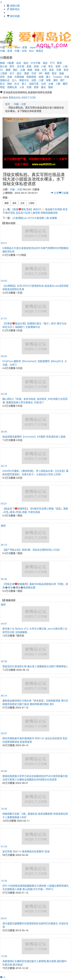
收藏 (64, 192)
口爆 (41, 80)
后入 (14, 80)
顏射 (9, 83)
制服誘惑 (31, 76)
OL (1, 69)
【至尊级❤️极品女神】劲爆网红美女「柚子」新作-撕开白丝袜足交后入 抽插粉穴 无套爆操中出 (34, 325)
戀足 (54, 73)
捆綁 (47, 73)
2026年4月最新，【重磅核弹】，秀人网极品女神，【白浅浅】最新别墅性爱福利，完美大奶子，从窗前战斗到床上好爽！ (35, 472)
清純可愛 (34, 83)
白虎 (43, 83)
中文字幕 (35, 63)
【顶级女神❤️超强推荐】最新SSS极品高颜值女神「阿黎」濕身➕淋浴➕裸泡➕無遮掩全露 (35, 585)
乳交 (2, 83)
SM (40, 73)
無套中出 (24, 80)
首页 (7, 104)
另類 (29, 87)
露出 (43, 87)
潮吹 (55, 80)
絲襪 (41, 76)
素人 (24, 83)
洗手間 (20, 66)
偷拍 (25, 63)
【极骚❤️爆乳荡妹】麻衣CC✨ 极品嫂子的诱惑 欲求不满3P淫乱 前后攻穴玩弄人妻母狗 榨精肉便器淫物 (35, 210)
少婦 (43, 66)
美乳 (51, 69)
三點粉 (3, 73)
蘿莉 (65, 83)
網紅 (15, 69)
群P (62, 80)
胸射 (50, 87)
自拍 (18, 63)
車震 (29, 66)
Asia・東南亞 (36, 50)
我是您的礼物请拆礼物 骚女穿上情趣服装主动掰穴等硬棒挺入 (35, 666)
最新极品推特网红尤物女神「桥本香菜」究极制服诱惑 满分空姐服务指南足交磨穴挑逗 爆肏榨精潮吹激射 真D (35, 702)
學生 (50, 66)
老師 (57, 66)
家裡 (36, 66)
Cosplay (57, 76)
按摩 (36, 87)
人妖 (21, 87)
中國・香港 (6, 50)
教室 (59, 63)
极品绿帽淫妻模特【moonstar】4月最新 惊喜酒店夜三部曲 (33, 436)
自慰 (33, 80)
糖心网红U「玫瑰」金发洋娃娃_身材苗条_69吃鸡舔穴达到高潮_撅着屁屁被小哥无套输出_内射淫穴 (35, 400)
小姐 (65, 66)
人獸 (57, 83)
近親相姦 (19, 76)
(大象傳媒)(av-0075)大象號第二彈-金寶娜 (34, 218)
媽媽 (29, 69)
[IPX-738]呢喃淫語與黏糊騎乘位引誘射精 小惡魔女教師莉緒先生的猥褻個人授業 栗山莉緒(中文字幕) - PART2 (35, 887)
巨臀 (58, 69)
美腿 (26, 73)
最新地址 (14, 9)
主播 (22, 69)
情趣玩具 (12, 87)
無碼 (2, 63)
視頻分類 (14, 5)
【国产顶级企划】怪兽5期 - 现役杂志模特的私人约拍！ (32, 549)
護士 (48, 76)
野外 (12, 66)
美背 (66, 69)
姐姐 (37, 69)
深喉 (48, 80)
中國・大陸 (20, 104)
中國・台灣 (20, 50)
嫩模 (8, 69)
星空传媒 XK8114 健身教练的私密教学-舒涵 (25, 851)
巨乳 (44, 69)
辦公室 (3, 66)
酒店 (45, 63)
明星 (2, 87)
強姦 (61, 73)
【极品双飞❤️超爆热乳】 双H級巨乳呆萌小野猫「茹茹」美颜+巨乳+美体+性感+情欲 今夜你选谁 (35, 510)
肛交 (16, 83)
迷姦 (9, 76)
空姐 (66, 76)
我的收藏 (14, 16)
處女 (19, 73)
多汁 (12, 73)
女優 (50, 83)
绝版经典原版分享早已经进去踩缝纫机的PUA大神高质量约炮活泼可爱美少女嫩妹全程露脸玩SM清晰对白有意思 (35, 777)
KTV (52, 63)
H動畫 (10, 63)
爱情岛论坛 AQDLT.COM (22, 97)
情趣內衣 (5, 80)
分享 (56, 192)
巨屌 (33, 73)
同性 (2, 76)
